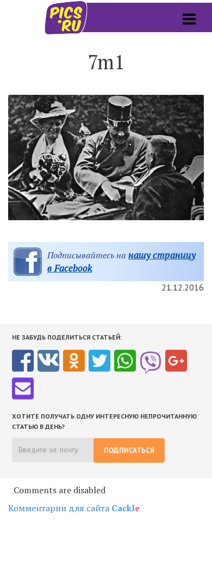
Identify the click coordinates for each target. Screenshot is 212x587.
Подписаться (129, 450)
